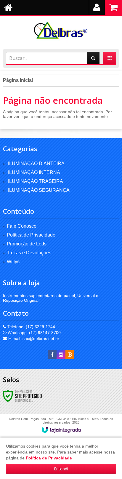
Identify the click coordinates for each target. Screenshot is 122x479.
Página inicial (18, 80)
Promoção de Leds (26, 243)
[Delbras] (61, 31)
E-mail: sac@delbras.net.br (33, 338)
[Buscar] (93, 58)
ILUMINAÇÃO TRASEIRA (35, 181)
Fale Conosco (21, 226)
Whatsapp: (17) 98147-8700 (34, 332)
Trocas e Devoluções (29, 252)
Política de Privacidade (31, 234)
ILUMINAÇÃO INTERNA (34, 172)
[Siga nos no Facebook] (52, 354)
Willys (13, 261)
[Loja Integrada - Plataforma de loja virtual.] (61, 429)
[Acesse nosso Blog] (69, 354)
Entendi (61, 469)
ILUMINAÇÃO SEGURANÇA (39, 190)
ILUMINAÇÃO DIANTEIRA (36, 163)
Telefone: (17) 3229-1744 (30, 326)
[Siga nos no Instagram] (61, 354)
